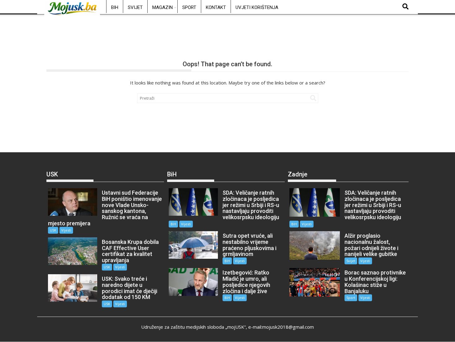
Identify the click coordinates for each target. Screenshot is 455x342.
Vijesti (66, 230)
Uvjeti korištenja (257, 7)
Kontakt (216, 7)
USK (53, 230)
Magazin (162, 7)
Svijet (135, 7)
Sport (189, 7)
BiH (114, 7)
